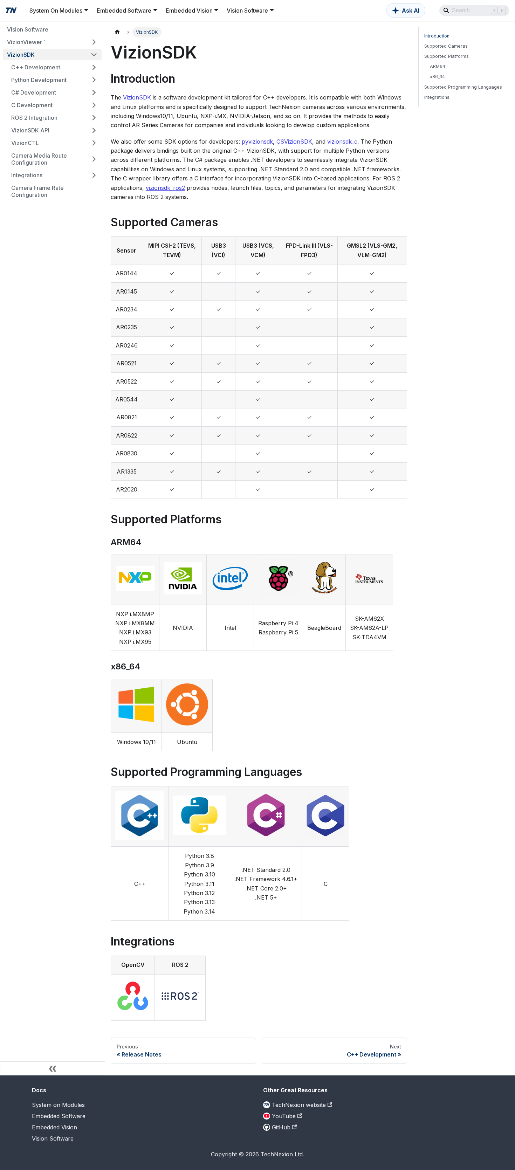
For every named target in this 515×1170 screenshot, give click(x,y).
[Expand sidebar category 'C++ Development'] (94, 67)
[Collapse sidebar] (52, 1068)
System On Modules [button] (55, 10)
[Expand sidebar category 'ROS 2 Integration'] (94, 117)
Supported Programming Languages (463, 87)
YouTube (284, 1116)
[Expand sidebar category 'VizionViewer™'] (94, 42)
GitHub (281, 1127)
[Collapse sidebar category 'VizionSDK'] (94, 54)
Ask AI (410, 10)
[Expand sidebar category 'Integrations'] (94, 175)
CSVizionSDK (294, 141)
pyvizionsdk (257, 141)
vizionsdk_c (342, 141)
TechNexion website (299, 1104)
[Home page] (117, 32)
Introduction (436, 36)
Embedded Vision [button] (189, 10)
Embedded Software (58, 1116)
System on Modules (58, 1104)
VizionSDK (137, 97)
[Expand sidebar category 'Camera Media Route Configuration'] (94, 159)
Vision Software (53, 1138)
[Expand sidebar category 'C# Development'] (94, 92)
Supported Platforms (446, 56)
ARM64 (437, 66)
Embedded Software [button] (124, 10)
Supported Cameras (446, 46)
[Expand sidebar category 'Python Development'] (94, 79)
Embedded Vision (54, 1127)
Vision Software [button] (247, 10)
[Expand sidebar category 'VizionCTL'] (94, 143)
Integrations (436, 97)
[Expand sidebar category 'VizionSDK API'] (94, 130)
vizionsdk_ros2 (165, 187)
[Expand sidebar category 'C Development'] (94, 105)
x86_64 (437, 76)
